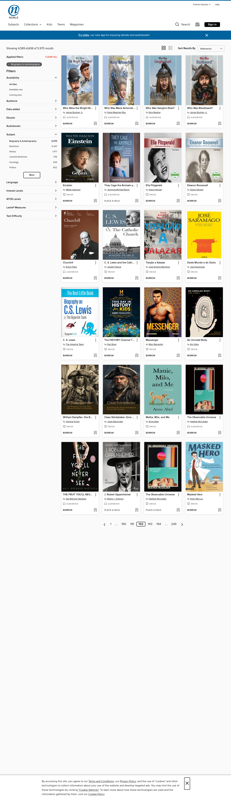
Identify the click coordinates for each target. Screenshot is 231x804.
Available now (16, 89)
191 (132, 524)
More (31, 175)
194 (158, 524)
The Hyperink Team (75, 344)
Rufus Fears (71, 267)
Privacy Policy (128, 781)
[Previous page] (104, 524)
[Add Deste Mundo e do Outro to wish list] (219, 278)
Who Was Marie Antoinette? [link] (119, 108)
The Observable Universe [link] (201, 417)
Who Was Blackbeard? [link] (200, 108)
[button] (202, 4)
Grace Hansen (155, 189)
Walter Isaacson (73, 189)
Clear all (51, 56)
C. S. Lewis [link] (69, 340)
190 (123, 524)
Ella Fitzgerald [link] (154, 185)
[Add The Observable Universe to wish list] (219, 433)
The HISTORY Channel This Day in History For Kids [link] (119, 340)
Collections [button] (31, 24)
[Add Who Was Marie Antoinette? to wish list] (137, 124)
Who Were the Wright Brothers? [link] (78, 108)
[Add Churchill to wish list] (95, 278)
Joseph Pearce (114, 267)
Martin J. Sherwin (115, 499)
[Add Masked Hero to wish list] (219, 510)
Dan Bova (111, 344)
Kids (49, 24)
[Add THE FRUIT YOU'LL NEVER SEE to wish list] (95, 510)
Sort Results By (186, 48)
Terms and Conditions (101, 781)
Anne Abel (154, 421)
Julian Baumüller (115, 421)
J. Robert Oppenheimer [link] (117, 494)
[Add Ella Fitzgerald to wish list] (178, 201)
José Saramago (197, 267)
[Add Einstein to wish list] (95, 201)
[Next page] (182, 524)
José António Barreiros (159, 267)
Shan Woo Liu (196, 499)
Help (217, 4)
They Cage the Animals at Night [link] (119, 185)
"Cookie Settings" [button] (88, 790)
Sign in (212, 24)
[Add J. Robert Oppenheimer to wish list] (137, 510)
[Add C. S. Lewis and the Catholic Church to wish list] (137, 278)
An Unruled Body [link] (197, 340)
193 (150, 524)
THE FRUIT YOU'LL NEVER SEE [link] (78, 494)
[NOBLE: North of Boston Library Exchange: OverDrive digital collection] (14, 12)
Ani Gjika (194, 344)
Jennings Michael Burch (118, 189)
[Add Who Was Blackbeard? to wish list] (219, 124)
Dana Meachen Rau (116, 112)
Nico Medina (154, 112)
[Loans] (198, 25)
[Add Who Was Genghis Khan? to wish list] (178, 124)
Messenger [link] (152, 340)
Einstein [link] (67, 185)
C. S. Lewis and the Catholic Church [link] (119, 262)
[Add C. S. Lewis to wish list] (95, 356)
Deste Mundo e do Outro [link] (201, 262)
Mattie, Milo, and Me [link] (157, 417)
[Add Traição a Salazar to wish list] (178, 278)
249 (174, 524)
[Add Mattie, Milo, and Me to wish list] (178, 433)
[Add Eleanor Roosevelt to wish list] (219, 201)
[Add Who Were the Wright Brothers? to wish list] (95, 124)
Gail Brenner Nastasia (76, 499)
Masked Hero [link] (194, 494)
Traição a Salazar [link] (155, 262)
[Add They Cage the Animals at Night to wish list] (137, 201)
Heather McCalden (199, 421)
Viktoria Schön (73, 421)
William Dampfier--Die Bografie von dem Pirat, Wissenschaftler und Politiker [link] (78, 417)
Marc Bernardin (156, 344)
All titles (13, 84)
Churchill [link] (68, 262)
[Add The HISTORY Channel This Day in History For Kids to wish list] (137, 356)
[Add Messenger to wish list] (178, 356)
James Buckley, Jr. (74, 112)
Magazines (77, 24)
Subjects (13, 24)
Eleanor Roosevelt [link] (197, 185)
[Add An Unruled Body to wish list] (219, 356)
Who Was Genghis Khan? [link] (160, 108)
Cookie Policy (96, 794)
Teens (61, 24)
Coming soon (15, 95)
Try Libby (83, 35)
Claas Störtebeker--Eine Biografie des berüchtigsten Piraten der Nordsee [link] (119, 417)
